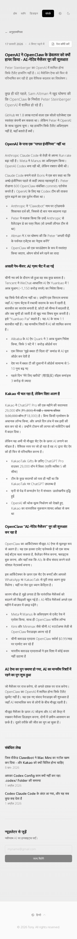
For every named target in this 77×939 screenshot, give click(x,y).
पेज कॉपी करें (62, 44)
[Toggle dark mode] (68, 13)
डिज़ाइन (34, 13)
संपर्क (48, 13)
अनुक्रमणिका (14, 32)
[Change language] (60, 13)
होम (15, 13)
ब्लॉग (23, 13)
